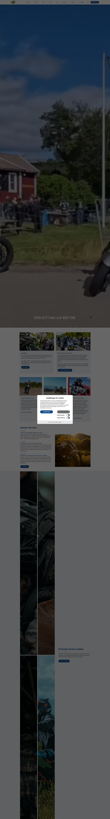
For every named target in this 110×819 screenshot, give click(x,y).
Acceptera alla (46, 411)
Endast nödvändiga (63, 411)
